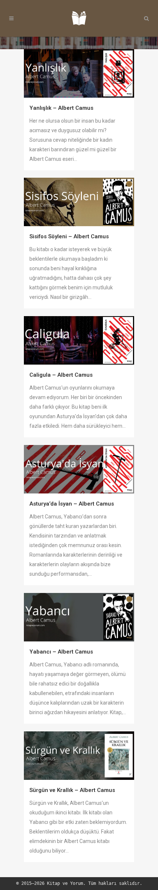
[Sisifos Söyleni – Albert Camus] (79, 202)
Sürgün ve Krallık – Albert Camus (72, 790)
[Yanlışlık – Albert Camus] (79, 73)
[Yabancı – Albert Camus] (79, 617)
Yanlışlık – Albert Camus (61, 108)
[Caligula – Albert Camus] (79, 340)
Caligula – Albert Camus (61, 375)
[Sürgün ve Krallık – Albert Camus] (79, 755)
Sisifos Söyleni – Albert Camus (69, 236)
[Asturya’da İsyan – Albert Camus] (79, 469)
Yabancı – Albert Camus (61, 651)
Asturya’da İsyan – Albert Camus (71, 503)
